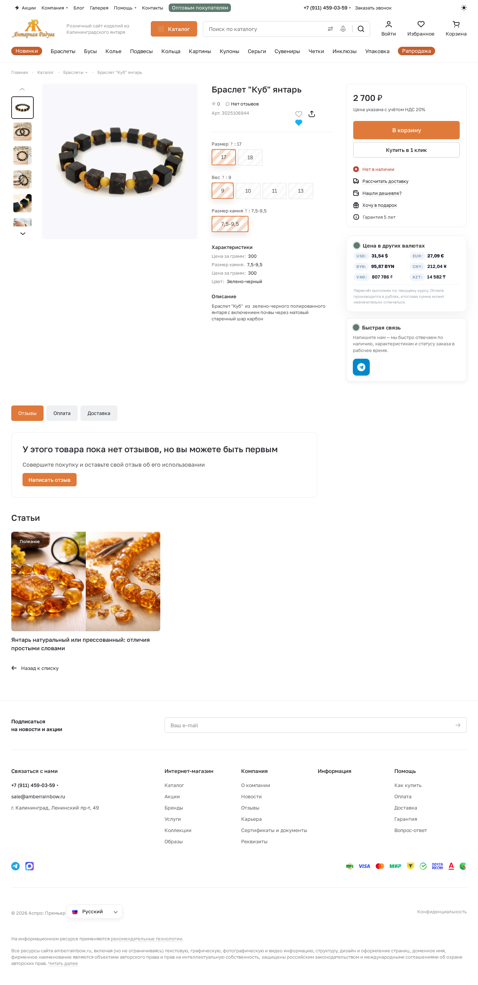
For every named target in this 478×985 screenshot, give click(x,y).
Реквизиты (254, 841)
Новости (251, 796)
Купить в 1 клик (406, 150)
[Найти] (361, 28)
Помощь (405, 771)
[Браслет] (120, 161)
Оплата (62, 413)
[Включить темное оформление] (464, 8)
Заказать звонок (373, 8)
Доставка (99, 413)
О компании (255, 785)
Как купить (407, 785)
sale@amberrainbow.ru (38, 796)
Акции (172, 796)
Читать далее (63, 963)
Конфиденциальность (442, 911)
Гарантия (405, 819)
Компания (254, 771)
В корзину (406, 130)
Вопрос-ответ (410, 830)
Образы (173, 841)
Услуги (172, 819)
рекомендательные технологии (146, 938)
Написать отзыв (49, 479)
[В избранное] (299, 113)
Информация (334, 771)
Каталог (174, 785)
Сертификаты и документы (274, 830)
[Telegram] (15, 866)
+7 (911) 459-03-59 (326, 8)
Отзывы (27, 413)
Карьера (251, 819)
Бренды (173, 808)
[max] (29, 866)
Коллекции (178, 830)
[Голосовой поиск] (344, 28)
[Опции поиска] (329, 28)
